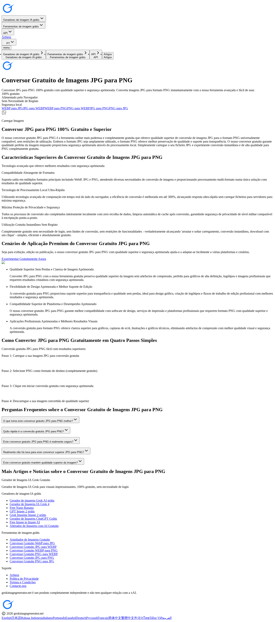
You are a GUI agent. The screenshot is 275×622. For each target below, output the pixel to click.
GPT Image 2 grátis (22, 511)
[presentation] (137, 116)
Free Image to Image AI (25, 522)
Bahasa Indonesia (32, 618)
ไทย (146, 618)
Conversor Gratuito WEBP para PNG (34, 550)
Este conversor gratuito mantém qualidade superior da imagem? (40, 462)
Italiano (48, 618)
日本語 (16, 618)
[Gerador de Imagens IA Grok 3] (8, 13)
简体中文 (114, 618)
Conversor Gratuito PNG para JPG (32, 561)
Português (59, 618)
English (6, 618)
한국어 (139, 618)
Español (70, 618)
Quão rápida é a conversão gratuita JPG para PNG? (33, 431)
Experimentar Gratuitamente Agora (24, 259)
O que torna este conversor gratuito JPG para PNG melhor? (38, 420)
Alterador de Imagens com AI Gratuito (34, 526)
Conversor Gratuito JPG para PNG (32, 557)
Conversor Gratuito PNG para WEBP (34, 554)
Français (103, 618)
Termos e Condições (23, 582)
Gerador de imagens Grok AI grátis (32, 500)
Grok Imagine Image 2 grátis (28, 515)
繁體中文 (127, 618)
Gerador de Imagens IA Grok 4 (29, 504)
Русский (92, 618)
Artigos (6, 37)
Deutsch (81, 618)
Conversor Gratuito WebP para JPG (32, 543)
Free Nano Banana (22, 507)
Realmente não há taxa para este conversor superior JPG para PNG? (43, 452)
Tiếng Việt (156, 618)
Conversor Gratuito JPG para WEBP (33, 547)
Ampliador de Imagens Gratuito (30, 539)
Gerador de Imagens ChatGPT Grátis (33, 518)
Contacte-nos (18, 586)
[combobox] (9, 42)
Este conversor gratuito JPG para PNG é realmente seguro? (38, 441)
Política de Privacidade (24, 578)
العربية (167, 618)
